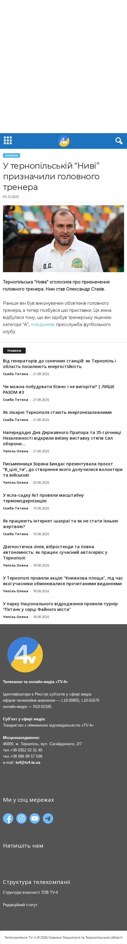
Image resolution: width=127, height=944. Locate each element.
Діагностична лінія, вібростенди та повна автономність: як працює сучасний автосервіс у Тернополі (55, 552)
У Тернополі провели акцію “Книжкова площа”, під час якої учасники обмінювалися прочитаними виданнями (63, 580)
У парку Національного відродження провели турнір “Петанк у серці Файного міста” (60, 606)
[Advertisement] (63, 66)
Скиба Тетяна (15, 374)
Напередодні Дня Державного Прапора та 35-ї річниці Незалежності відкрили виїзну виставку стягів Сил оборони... (62, 438)
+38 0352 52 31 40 (26, 750)
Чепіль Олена (15, 451)
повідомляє (42, 324)
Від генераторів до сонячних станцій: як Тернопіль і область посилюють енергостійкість (59, 363)
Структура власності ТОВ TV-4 (30, 892)
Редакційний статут (20, 905)
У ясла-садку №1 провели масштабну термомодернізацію (43, 498)
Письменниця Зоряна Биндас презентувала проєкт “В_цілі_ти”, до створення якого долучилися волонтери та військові (63, 469)
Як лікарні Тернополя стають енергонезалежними (57, 412)
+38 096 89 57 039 (26, 756)
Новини (11, 155)
